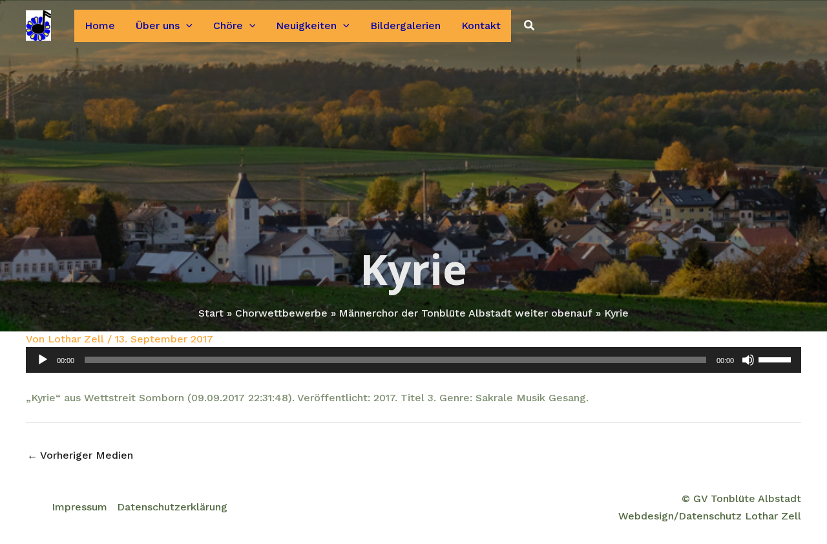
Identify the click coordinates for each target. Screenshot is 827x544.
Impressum (79, 507)
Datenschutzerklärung (172, 507)
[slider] (777, 358)
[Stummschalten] (748, 359)
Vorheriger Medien (80, 455)
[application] (413, 360)
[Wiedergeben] (42, 359)
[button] (186, 26)
